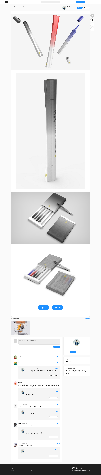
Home (11, 2)
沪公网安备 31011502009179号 (17, 470)
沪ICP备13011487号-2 (28, 470)
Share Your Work (80, 2)
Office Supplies (69, 361)
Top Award (23, 2)
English (16, 468)
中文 (12, 468)
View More (87, 318)
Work (17, 2)
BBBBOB (68, 6)
